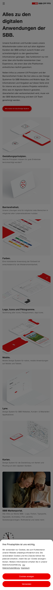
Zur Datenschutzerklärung (13, 566)
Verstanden (26, 584)
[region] (26, 565)
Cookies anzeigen (26, 576)
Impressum (25, 568)
